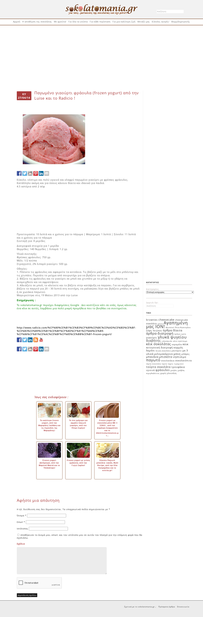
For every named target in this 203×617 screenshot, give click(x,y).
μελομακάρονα (163, 354)
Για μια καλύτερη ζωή (123, 21)
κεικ (185, 344)
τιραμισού (179, 364)
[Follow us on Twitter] (24, 339)
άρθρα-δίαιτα (172, 330)
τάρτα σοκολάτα (153, 364)
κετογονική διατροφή (159, 347)
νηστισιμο (179, 357)
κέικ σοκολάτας (158, 344)
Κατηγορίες (152, 289)
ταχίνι (170, 364)
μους (177, 354)
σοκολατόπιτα (183, 360)
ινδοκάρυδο (167, 341)
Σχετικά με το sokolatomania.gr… (140, 606)
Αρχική (16, 21)
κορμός (178, 347)
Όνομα (21, 515)
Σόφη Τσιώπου (154, 330)
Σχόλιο (21, 543)
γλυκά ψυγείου (172, 337)
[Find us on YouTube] (41, 339)
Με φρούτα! (60, 21)
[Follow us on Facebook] (19, 339)
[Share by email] (46, 173)
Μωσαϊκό (170, 327)
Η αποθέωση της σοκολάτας (37, 21)
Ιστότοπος (22, 528)
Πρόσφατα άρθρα (166, 606)
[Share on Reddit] (30, 173)
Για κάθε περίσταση (100, 21)
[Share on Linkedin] (41, 173)
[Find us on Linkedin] (30, 339)
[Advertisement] (101, 36)
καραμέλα (177, 344)
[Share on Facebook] (19, 173)
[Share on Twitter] (24, 173)
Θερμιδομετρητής (180, 21)
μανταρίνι (176, 350)
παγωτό (153, 359)
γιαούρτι (151, 337)
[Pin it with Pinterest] (35, 173)
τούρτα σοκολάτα (158, 367)
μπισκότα (165, 357)
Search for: (152, 302)
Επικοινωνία (183, 606)
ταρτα (164, 364)
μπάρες (185, 354)
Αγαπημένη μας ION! (167, 325)
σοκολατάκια (167, 360)
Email (21, 522)
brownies (152, 319)
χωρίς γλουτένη (168, 373)
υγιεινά (150, 370)
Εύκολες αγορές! (160, 21)
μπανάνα (152, 357)
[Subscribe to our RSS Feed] (35, 339)
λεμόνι (150, 350)
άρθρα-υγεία (180, 334)
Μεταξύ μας (143, 21)
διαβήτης (153, 340)
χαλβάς (173, 370)
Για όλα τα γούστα (78, 21)
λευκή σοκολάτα (163, 350)
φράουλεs (162, 370)
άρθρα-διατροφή (160, 333)
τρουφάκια (178, 367)
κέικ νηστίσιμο (180, 341)
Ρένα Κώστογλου (183, 327)
